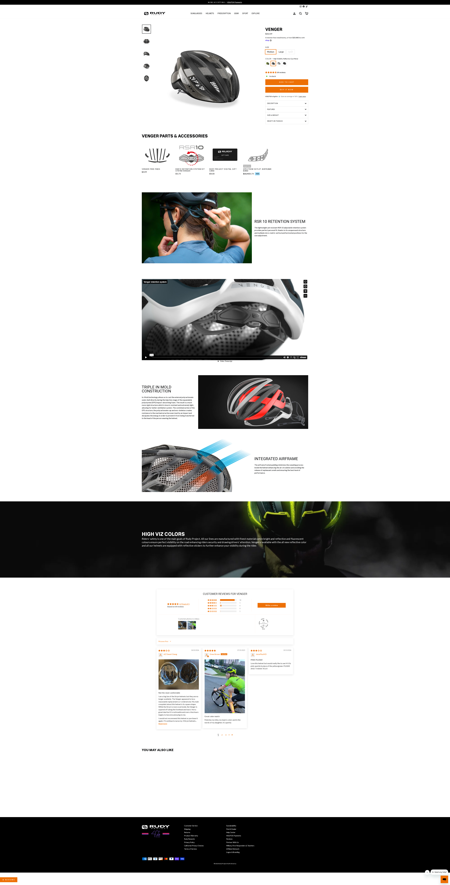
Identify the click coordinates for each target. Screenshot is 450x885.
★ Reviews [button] (8, 880)
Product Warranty (191, 836)
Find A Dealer (231, 829)
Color (281, 59)
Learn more (302, 96)
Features (271, 109)
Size (267, 47)
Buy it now (287, 90)
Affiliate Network (232, 849)
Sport (245, 13)
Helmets (210, 13)
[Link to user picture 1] (178, 674)
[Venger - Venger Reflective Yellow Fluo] (144, 800)
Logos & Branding (233, 852)
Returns (187, 832)
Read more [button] (162, 723)
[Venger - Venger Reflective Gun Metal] (149, 800)
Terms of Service (190, 849)
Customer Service (191, 826)
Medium (270, 52)
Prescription (224, 13)
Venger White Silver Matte (279, 63)
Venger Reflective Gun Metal (273, 63)
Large (281, 52)
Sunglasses (196, 13)
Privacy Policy (189, 842)
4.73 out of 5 (184, 604)
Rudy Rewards (189, 839)
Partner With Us (232, 842)
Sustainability (231, 826)
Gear (236, 13)
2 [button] (222, 735)
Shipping (187, 829)
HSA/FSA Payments (233, 836)
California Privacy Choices (194, 846)
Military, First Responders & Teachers (240, 846)
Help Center (230, 832)
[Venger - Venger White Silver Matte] (154, 800)
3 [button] (225, 735)
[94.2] (263, 623)
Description (272, 103)
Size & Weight (273, 115)
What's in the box (275, 121)
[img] (164, 650)
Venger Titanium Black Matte (284, 63)
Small (290, 52)
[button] (271, 72)
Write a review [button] (271, 605)
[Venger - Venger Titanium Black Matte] (159, 800)
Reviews (229, 839)
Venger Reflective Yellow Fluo (267, 63)
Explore (256, 13)
